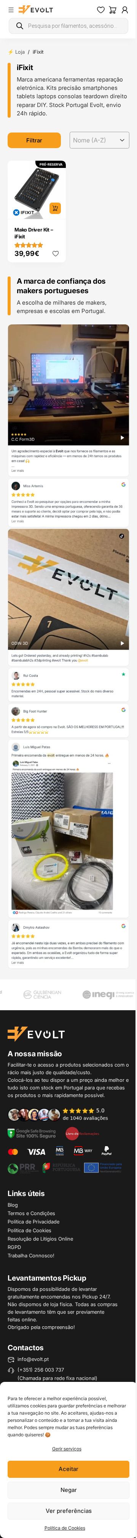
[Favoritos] (101, 10)
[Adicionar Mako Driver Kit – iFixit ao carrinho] (55, 208)
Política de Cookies (65, 1528)
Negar (69, 1489)
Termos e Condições (31, 1213)
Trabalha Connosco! (31, 1255)
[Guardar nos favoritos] (55, 253)
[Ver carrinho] (112, 10)
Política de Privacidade (33, 1222)
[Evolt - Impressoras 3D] (36, 9)
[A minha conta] (124, 9)
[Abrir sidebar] (11, 9)
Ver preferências (69, 1510)
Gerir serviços (66, 1449)
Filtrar (34, 140)
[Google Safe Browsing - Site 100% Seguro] (32, 1133)
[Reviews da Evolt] (62, 1114)
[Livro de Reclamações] (82, 1133)
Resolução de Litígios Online (40, 1239)
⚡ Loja (16, 52)
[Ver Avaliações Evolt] (68, 646)
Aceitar (68, 1469)
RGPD (14, 1247)
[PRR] (65, 1167)
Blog (13, 1205)
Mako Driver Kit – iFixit (33, 233)
